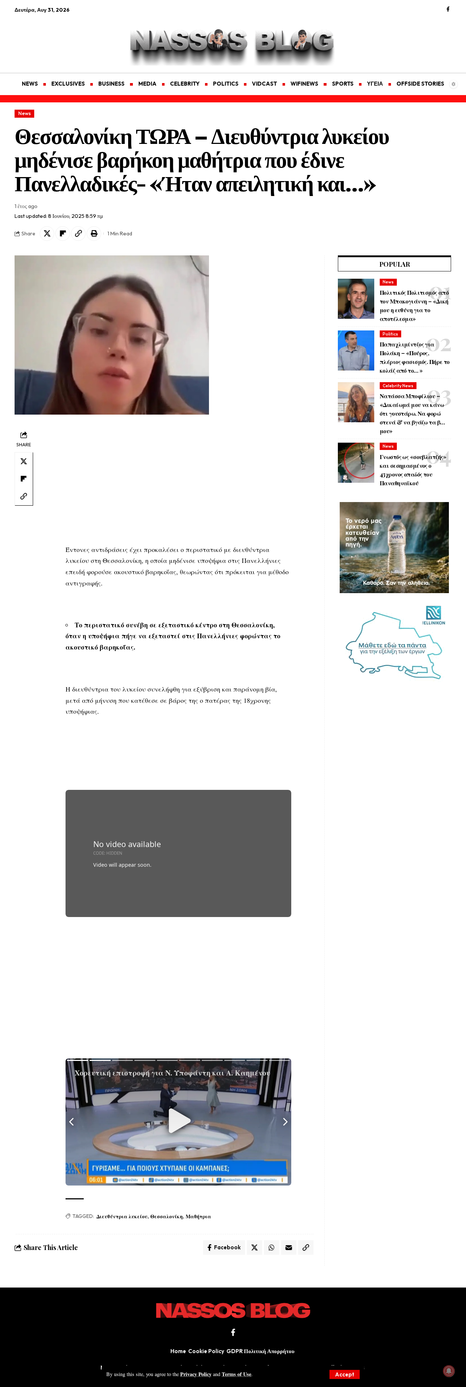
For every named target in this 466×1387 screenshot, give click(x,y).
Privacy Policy (196, 1374)
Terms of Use (236, 1374)
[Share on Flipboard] (62, 233)
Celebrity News (398, 385)
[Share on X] (47, 233)
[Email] (288, 1247)
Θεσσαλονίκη (166, 1216)
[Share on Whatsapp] (271, 1247)
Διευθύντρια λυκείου (121, 1216)
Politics (390, 334)
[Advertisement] (49, 38)
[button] (344, 1374)
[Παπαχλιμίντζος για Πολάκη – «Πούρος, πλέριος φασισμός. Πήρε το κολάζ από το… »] (356, 350)
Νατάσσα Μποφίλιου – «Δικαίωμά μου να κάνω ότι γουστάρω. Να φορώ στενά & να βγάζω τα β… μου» (412, 413)
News (24, 113)
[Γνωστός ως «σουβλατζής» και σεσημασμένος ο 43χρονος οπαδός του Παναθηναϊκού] (356, 463)
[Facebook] (448, 9)
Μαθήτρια (198, 1216)
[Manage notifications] (449, 1371)
